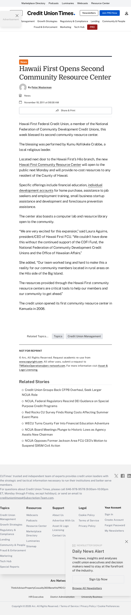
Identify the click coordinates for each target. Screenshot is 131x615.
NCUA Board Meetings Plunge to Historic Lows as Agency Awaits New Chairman (64, 432)
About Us (58, 515)
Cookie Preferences (108, 606)
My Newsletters (114, 530)
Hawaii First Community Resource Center (50, 165)
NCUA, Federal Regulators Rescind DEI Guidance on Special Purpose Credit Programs (65, 403)
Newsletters (89, 13)
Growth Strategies (11, 524)
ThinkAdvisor (18, 587)
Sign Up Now (98, 579)
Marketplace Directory (33, 3)
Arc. (34, 606)
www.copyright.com (30, 361)
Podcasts (54, 3)
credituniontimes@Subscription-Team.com (27, 497)
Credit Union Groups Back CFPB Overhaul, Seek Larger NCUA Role (61, 392)
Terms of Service (89, 520)
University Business (91, 596)
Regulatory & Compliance (8, 532)
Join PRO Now (109, 13)
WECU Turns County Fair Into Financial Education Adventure (67, 423)
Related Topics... (37, 336)
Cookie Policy (87, 515)
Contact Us (59, 535)
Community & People (12, 544)
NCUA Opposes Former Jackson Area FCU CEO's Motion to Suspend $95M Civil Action (64, 443)
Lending (5, 539)
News (23, 62)
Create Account (114, 519)
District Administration (62, 596)
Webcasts (82, 3)
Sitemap (31, 546)
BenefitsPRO (56, 587)
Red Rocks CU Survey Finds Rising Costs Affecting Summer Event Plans (65, 414)
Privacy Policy (87, 525)
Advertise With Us (63, 520)
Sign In (109, 514)
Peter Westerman (42, 87)
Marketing (6, 555)
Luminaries (68, 3)
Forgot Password (115, 525)
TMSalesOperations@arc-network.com (42, 365)
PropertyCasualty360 (37, 587)
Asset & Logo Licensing (60, 527)
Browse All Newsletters (87, 588)
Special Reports (9, 566)
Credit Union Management (8, 517)
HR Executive (36, 596)
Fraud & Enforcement (13, 550)
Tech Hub (5, 561)
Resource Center (100, 3)
